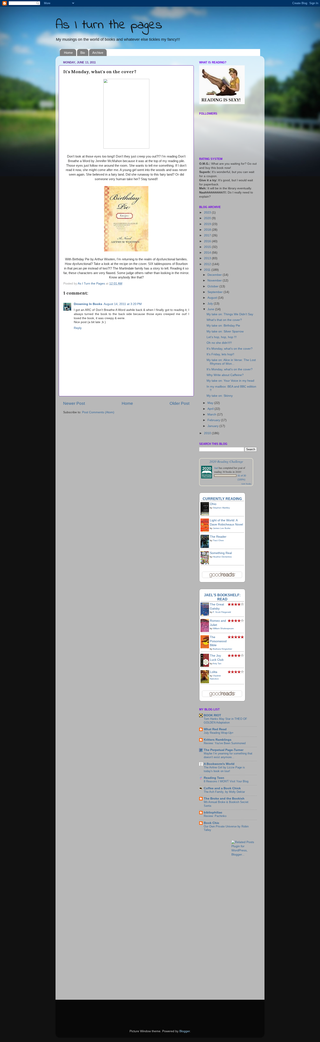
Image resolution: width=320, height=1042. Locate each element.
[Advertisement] (216, 928)
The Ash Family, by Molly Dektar (224, 791)
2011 (207, 269)
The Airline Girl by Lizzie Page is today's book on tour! (224, 769)
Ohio (213, 504)
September (215, 292)
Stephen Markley (221, 508)
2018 (208, 229)
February (214, 420)
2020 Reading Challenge (226, 461)
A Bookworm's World (219, 764)
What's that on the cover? (224, 320)
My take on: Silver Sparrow (225, 331)
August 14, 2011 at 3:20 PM (123, 304)
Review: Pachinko (215, 816)
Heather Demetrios (222, 557)
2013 (208, 258)
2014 (208, 252)
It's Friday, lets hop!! (220, 354)
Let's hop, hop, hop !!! (222, 337)
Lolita (213, 672)
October (213, 286)
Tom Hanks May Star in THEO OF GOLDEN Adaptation (225, 720)
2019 (208, 224)
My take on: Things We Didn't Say (230, 314)
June (211, 309)
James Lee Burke (222, 528)
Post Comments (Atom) (98, 412)
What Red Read (215, 729)
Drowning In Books (88, 304)
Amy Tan (217, 663)
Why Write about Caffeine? (225, 375)
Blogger (184, 1031)
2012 (208, 264)
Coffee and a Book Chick (222, 788)
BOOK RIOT (212, 715)
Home (68, 52)
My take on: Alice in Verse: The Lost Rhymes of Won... (231, 361)
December (215, 274)
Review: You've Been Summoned (225, 743)
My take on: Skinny (220, 395)
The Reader (218, 536)
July (210, 303)
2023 (208, 212)
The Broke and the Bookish (224, 798)
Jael (216, 467)
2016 (208, 241)
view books (246, 483)
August (212, 297)
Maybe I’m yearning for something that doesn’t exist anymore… (228, 755)
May (210, 403)
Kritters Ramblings (217, 739)
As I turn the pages (109, 25)
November (215, 280)
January (213, 426)
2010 (208, 433)
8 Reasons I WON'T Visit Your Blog (226, 781)
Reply (78, 328)
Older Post (179, 403)
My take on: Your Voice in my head (230, 380)
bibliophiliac (213, 812)
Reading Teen (214, 777)
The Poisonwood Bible (218, 641)
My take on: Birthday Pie (223, 325)
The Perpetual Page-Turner (223, 750)
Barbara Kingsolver (222, 649)
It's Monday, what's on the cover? (230, 348)
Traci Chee (218, 540)
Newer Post (74, 403)
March (212, 414)
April (210, 408)
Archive (97, 52)
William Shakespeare (223, 628)
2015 (208, 247)
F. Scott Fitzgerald (222, 612)
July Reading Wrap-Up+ (219, 732)
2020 (208, 218)
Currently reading (222, 499)
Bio (82, 52)
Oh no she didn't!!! (219, 342)
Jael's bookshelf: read (222, 597)
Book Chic (211, 823)
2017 (208, 235)
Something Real (221, 553)
